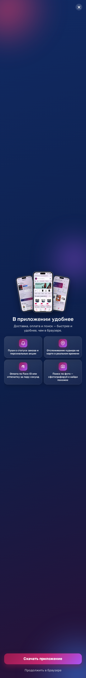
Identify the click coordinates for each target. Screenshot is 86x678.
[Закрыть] (78, 7)
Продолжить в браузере (43, 670)
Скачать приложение (43, 659)
